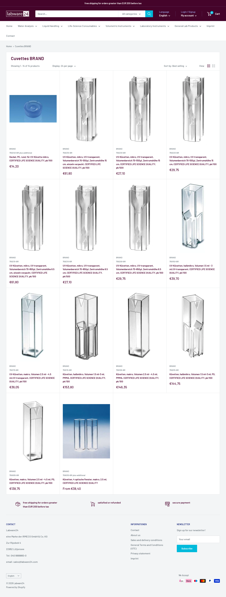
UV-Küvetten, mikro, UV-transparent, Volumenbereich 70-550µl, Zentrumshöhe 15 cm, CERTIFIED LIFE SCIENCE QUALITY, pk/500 (138, 162)
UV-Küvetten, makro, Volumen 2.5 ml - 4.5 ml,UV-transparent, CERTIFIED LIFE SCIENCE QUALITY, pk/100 (32, 378)
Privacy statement (140, 553)
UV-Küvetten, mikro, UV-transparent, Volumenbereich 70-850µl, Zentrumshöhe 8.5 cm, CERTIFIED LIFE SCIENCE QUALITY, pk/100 (139, 269)
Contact (10, 35)
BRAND (12, 149)
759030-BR (74, 475)
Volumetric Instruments (118, 25)
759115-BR (67, 370)
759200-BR (121, 261)
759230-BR (121, 153)
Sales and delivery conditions (146, 539)
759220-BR (174, 153)
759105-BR (120, 370)
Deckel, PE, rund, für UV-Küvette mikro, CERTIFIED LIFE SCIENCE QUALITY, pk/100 (30, 159)
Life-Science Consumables (82, 25)
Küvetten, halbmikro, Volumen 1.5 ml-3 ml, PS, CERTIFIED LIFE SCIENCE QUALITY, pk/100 (192, 376)
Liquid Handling (50, 25)
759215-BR (14, 261)
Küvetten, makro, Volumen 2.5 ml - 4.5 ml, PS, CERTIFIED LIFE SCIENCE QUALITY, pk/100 (32, 481)
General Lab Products (186, 25)
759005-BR (14, 475)
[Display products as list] (213, 65)
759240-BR (20, 153)
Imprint (210, 25)
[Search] (149, 13)
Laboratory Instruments (153, 25)
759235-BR (67, 153)
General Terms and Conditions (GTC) (147, 546)
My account (187, 15)
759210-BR (67, 261)
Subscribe (186, 548)
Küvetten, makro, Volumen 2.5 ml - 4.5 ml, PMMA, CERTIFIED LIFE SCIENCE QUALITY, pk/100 (137, 378)
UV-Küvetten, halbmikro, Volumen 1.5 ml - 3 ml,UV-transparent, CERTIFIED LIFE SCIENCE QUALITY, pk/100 (192, 269)
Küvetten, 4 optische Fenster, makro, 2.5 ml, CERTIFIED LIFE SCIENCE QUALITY (85, 481)
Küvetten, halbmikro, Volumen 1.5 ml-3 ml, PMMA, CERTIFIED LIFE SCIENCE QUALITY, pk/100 (84, 378)
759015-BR (174, 370)
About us (135, 535)
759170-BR (13, 370)
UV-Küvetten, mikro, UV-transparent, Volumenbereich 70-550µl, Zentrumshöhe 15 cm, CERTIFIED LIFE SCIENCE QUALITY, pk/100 (193, 161)
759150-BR (174, 261)
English (11, 575)
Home (9, 25)
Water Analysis (26, 25)
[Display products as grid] (208, 65)
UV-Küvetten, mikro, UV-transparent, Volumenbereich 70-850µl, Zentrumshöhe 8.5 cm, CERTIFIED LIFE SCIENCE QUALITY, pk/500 (85, 271)
